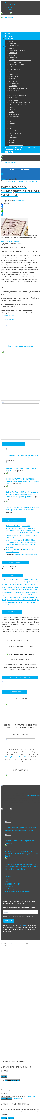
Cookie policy (8, 7)
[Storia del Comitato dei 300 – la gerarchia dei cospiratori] (22, 464)
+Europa (5, 579)
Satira (10, 128)
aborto (13, 579)
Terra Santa (12, 140)
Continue (4, 1118)
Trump (21, 600)
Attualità (11, 48)
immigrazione (18, 589)
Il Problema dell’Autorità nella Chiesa (20, 147)
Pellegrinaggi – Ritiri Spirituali (17, 105)
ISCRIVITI (8, 921)
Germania (12, 587)
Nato (19, 595)
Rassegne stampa (14, 116)
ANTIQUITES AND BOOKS (17, 757)
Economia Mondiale (14, 74)
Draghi (27, 584)
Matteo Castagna (23, 592)
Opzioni (4, 1076)
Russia (18, 597)
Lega (32, 589)
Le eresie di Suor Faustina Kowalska (25, 554)
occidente (26, 595)
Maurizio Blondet (10, 595)
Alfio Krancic (21, 579)
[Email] (20, 209)
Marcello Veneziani (10, 592)
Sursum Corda (12, 600)
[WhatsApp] (20, 211)
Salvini (25, 597)
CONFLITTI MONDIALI (14, 69)
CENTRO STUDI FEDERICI (16, 62)
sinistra (31, 597)
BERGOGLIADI (13, 53)
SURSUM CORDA (13, 138)
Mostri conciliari (13, 100)
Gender (5, 587)
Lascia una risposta (7, 319)
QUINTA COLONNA (14, 114)
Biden (13, 582)
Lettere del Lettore (14, 90)
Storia (10, 135)
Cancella (11, 1118)
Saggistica (12, 124)
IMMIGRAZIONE (13, 86)
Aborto (11, 41)
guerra (26, 587)
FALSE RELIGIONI (13, 81)
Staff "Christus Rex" (20, 201)
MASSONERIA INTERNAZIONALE (18, 95)
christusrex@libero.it (33, 796)
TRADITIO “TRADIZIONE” (16, 145)
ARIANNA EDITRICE (14, 46)
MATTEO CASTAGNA (14, 98)
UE (34, 600)
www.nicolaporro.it (11, 605)
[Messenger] (20, 213)
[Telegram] (20, 215)
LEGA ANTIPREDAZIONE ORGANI (18, 88)
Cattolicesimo (13, 57)
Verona (8, 602)
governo (19, 587)
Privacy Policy (8, 9)
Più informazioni (18, 1098)
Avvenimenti (12, 50)
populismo (12, 109)
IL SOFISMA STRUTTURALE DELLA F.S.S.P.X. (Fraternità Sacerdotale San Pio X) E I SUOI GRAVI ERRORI (22, 481)
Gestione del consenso (12, 1080)
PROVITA (11, 112)
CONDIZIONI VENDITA (10, 5)
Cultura (11, 72)
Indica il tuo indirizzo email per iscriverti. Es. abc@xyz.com (19, 916)
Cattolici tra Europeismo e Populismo (20, 60)
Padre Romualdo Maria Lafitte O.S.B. (19, 102)
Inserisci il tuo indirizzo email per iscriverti (19, 907)
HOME (7, 34)
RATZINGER (12, 119)
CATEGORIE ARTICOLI (9, 566)
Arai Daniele (12, 43)
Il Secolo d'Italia (7, 589)
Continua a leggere (7, 315)
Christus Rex (9, 584)
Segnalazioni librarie (15, 133)
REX (10, 121)
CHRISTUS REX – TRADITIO (16, 65)
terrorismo (12, 142)
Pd (6, 597)
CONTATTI (9, 152)
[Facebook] (20, 205)
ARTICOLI (9, 38)
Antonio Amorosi (32, 579)
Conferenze (12, 67)
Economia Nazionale (15, 76)
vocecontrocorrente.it (18, 602)
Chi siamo (9, 36)
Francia (34, 584)
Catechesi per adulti (13, 150)
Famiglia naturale (14, 83)
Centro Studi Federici (23, 582)
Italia (26, 589)
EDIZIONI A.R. (12, 79)
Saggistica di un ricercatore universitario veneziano (24, 126)
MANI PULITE (12, 93)
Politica (11, 107)
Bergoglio (6, 582)
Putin (12, 597)
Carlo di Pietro (13, 55)
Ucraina (28, 600)
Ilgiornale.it (34, 587)
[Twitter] (20, 207)
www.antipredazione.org (10, 241)
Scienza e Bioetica (14, 131)
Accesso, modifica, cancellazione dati (17, 891)
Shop (6, 2)
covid (21, 584)
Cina (16, 584)
